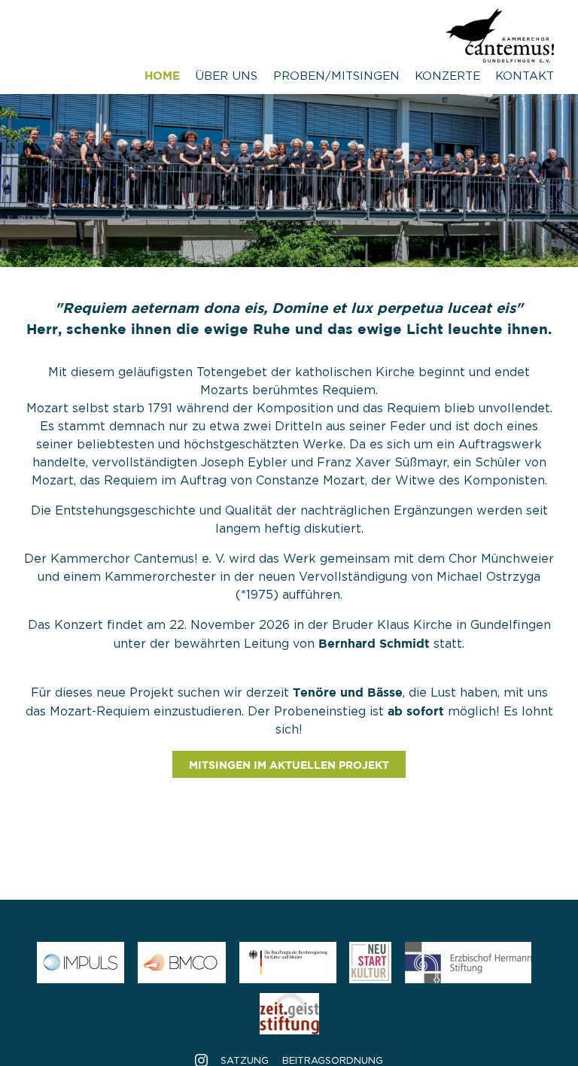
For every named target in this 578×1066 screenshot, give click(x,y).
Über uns (226, 76)
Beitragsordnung (332, 1061)
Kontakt (524, 76)
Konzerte (447, 76)
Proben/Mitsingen (336, 76)
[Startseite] (500, 52)
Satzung (245, 1061)
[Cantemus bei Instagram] (201, 1061)
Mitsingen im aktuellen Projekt (289, 764)
